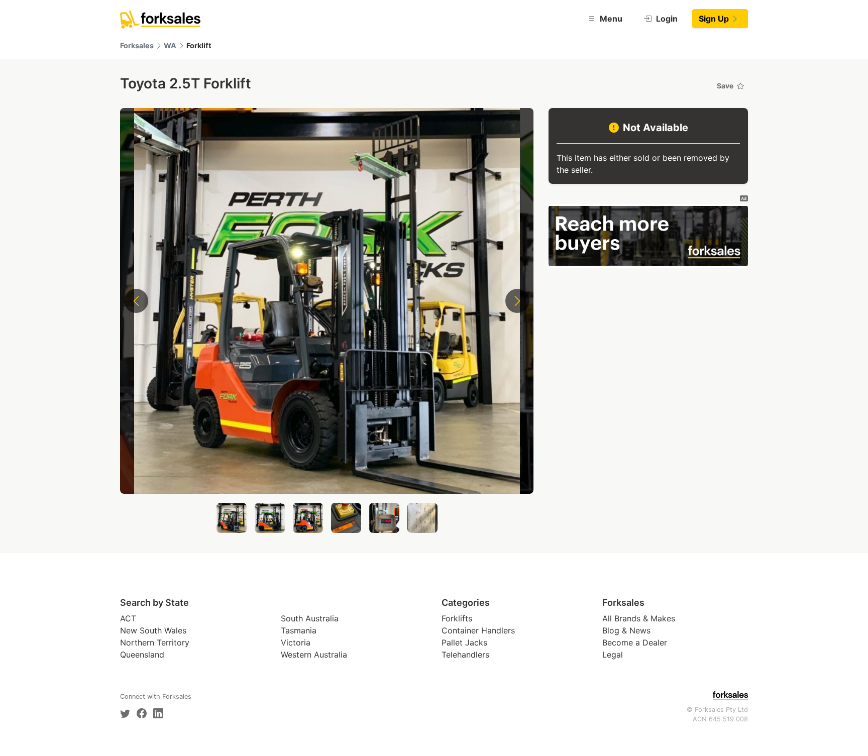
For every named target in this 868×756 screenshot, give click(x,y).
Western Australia (314, 655)
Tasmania (298, 630)
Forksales (137, 45)
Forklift (198, 45)
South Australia (310, 618)
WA (170, 45)
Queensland (142, 655)
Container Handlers (478, 630)
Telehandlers (465, 655)
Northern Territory (154, 642)
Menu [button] (610, 19)
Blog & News (626, 630)
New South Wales (153, 630)
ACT (128, 618)
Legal (612, 655)
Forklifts (457, 618)
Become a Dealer (634, 642)
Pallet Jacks (464, 642)
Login (666, 19)
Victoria (295, 642)
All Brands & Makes (638, 618)
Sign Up (715, 19)
